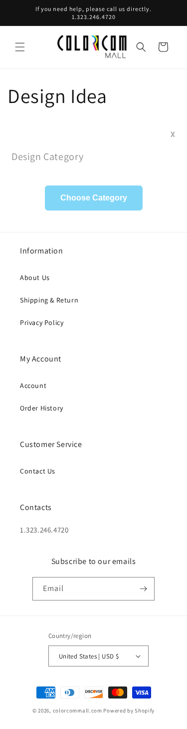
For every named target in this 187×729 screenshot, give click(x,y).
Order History (41, 408)
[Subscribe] (143, 588)
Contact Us (37, 471)
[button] (20, 47)
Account (33, 385)
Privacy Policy (41, 322)
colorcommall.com (77, 710)
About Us (35, 277)
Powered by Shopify (129, 710)
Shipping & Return (49, 300)
